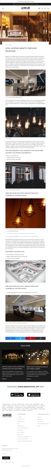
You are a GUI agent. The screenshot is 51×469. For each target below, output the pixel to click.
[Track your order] (39, 8)
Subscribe (6, 458)
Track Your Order (21, 419)
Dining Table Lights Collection (29, 407)
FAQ (18, 423)
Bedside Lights (36, 404)
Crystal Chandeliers (10, 407)
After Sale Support (21, 421)
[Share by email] (41, 338)
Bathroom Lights (21, 404)
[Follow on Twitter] (6, 462)
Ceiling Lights (10, 405)
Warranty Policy (21, 425)
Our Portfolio (40, 421)
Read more (4, 378)
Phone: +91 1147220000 (22, 438)
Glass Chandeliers (34, 409)
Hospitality (24, 410)
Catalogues (40, 419)
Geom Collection (25, 409)
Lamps (10, 138)
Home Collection (9, 410)
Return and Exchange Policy (23, 428)
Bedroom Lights (29, 404)
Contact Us (20, 417)
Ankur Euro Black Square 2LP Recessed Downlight (18, 322)
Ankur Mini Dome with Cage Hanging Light (16, 229)
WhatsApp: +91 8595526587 (23, 436)
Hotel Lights (29, 410)
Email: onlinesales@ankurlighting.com (25, 441)
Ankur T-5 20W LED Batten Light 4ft (15, 97)
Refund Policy (20, 434)
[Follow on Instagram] (9, 462)
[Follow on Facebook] (2, 462)
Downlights (10, 409)
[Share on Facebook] (10, 338)
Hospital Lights (17, 410)
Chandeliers (16, 405)
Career (39, 425)
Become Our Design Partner (43, 423)
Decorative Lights (18, 407)
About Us (39, 417)
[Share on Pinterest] (31, 338)
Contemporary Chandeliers (32, 405)
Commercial (23, 405)
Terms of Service (21, 432)
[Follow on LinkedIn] (13, 462)
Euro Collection (17, 409)
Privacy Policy (20, 430)
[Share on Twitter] (20, 338)
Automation (14, 404)
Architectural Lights (6, 404)
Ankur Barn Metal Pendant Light (14, 189)
